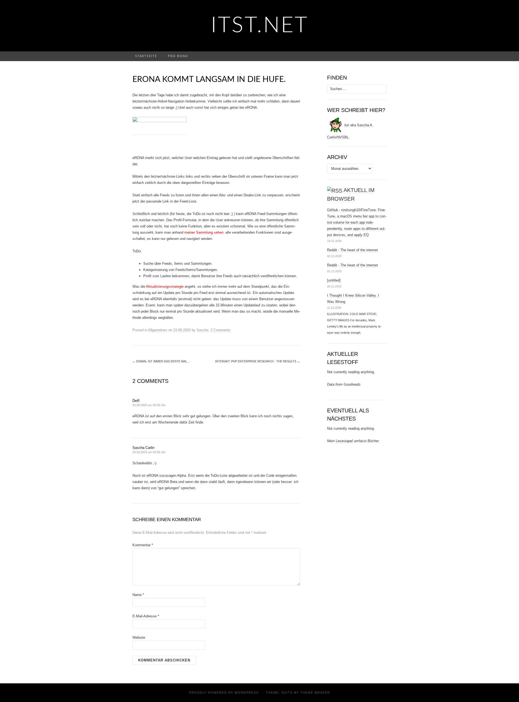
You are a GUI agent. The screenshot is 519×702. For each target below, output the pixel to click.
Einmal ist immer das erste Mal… (161, 361)
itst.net (259, 26)
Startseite (146, 56)
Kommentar (142, 545)
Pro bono (178, 56)
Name (138, 595)
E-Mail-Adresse (145, 616)
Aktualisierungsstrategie (165, 286)
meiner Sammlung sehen (203, 232)
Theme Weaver (315, 692)
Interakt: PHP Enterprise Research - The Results (257, 361)
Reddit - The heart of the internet (352, 250)
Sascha (202, 330)
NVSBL (343, 137)
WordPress (247, 692)
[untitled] (334, 280)
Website (138, 637)
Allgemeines (157, 330)
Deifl (135, 401)
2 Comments (221, 330)
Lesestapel (344, 441)
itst (346, 125)
